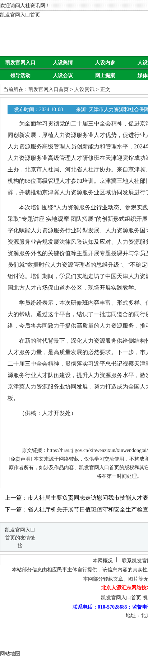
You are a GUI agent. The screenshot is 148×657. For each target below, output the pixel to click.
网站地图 (10, 653)
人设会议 (63, 75)
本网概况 (103, 560)
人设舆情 (63, 62)
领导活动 (20, 75)
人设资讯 (84, 89)
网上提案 (105, 75)
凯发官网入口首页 (20, 15)
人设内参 (105, 62)
